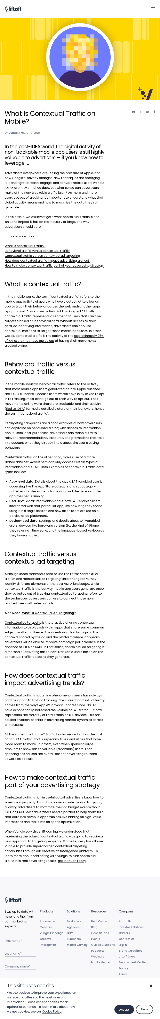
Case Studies (100, 933)
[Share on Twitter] (141, 112)
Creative (46, 939)
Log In (123, 945)
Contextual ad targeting (23, 622)
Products (46, 911)
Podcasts (97, 951)
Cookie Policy (51, 1011)
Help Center (99, 921)
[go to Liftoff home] (13, 9)
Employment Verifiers (133, 962)
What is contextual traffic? (25, 246)
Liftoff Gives (127, 956)
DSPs (70, 933)
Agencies (73, 927)
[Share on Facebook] (154, 112)
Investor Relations (131, 927)
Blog (94, 927)
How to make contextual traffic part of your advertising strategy (54, 265)
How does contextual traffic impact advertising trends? (47, 260)
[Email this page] (133, 112)
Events (95, 939)
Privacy (124, 968)
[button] (151, 986)
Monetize (46, 927)
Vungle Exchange (51, 933)
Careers (124, 933)
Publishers (74, 939)
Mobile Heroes (101, 962)
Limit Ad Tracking (62, 311)
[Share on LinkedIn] (147, 112)
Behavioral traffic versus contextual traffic (37, 251)
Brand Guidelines (130, 951)
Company (126, 911)
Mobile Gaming (77, 945)
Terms (123, 974)
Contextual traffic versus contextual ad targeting (42, 255)
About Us (125, 921)
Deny (144, 1009)
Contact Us (126, 939)
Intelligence (48, 945)
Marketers (74, 921)
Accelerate (47, 921)
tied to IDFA (15, 408)
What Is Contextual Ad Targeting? (49, 613)
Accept (124, 1010)
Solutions (73, 911)
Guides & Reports (103, 945)
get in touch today (72, 861)
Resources (99, 911)
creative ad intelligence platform (67, 851)
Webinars (97, 956)
